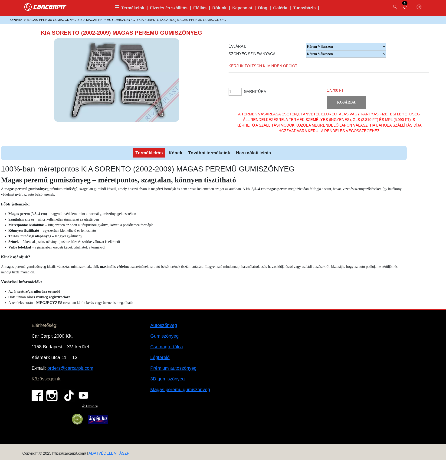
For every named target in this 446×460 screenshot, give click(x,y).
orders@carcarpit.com (70, 368)
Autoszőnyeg (163, 325)
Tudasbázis (304, 8)
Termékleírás (149, 152)
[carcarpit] (45, 6)
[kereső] (395, 7)
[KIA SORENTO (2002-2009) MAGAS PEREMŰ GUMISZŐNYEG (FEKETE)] (123, 83)
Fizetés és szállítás (168, 8)
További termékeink (209, 152)
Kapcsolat (242, 8)
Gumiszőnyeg (164, 336)
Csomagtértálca (166, 346)
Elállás (200, 8)
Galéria (280, 8)
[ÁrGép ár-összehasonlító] (98, 419)
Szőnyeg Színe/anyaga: (252, 54)
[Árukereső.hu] (77, 419)
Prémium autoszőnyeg (173, 368)
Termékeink (132, 8)
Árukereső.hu (90, 406)
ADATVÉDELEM (103, 453)
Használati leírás (253, 152)
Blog (262, 8)
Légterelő (160, 357)
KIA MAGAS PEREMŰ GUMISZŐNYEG (107, 20)
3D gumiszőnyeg (167, 378)
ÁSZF (124, 453)
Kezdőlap (16, 20)
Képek (175, 152)
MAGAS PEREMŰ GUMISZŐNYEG (51, 20)
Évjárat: (237, 46)
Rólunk (219, 8)
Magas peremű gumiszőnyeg (180, 389)
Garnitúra (255, 92)
